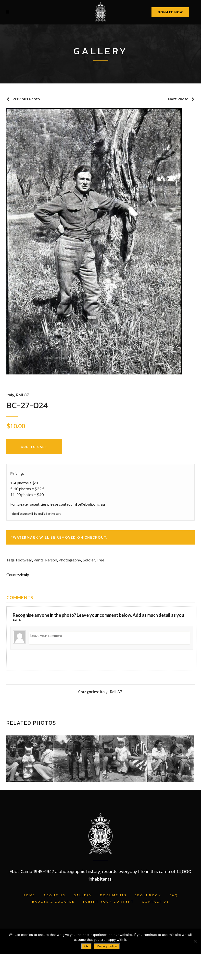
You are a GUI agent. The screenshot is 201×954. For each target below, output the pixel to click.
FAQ (174, 895)
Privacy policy (107, 946)
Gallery (83, 895)
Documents (113, 895)
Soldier (89, 560)
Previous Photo (26, 99)
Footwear (24, 560)
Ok (86, 946)
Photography (70, 560)
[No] (194, 941)
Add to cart (34, 446)
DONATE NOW (170, 12)
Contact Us (155, 901)
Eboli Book (148, 895)
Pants (39, 560)
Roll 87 (22, 395)
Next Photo (178, 99)
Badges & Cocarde (53, 901)
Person (51, 560)
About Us (54, 895)
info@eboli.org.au (89, 504)
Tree (100, 560)
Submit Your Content (108, 901)
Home (29, 895)
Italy (10, 395)
